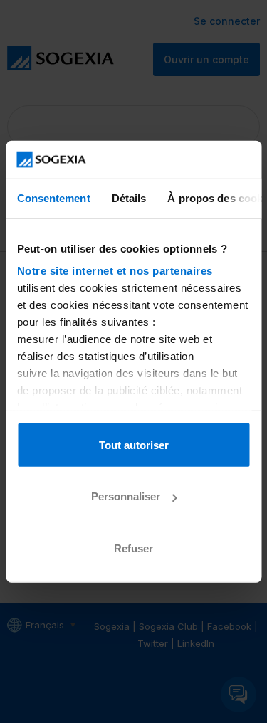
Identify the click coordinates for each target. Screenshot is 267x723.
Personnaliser (125, 496)
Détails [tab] (128, 197)
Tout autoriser (134, 444)
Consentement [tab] (53, 197)
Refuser (133, 548)
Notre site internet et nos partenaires (114, 271)
